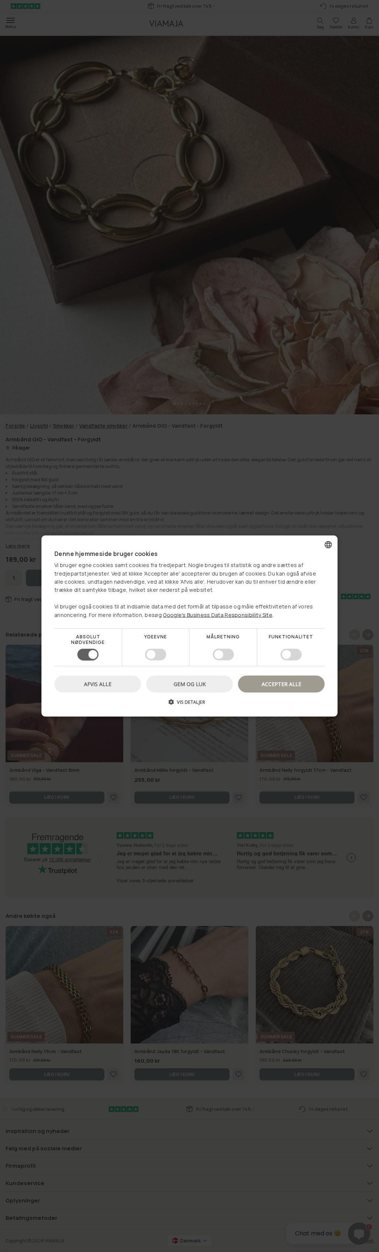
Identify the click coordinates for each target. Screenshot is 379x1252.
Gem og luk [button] (190, 684)
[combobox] (328, 544)
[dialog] (189, 626)
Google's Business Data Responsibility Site (217, 614)
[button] (189, 704)
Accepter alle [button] (281, 684)
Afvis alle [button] (97, 684)
